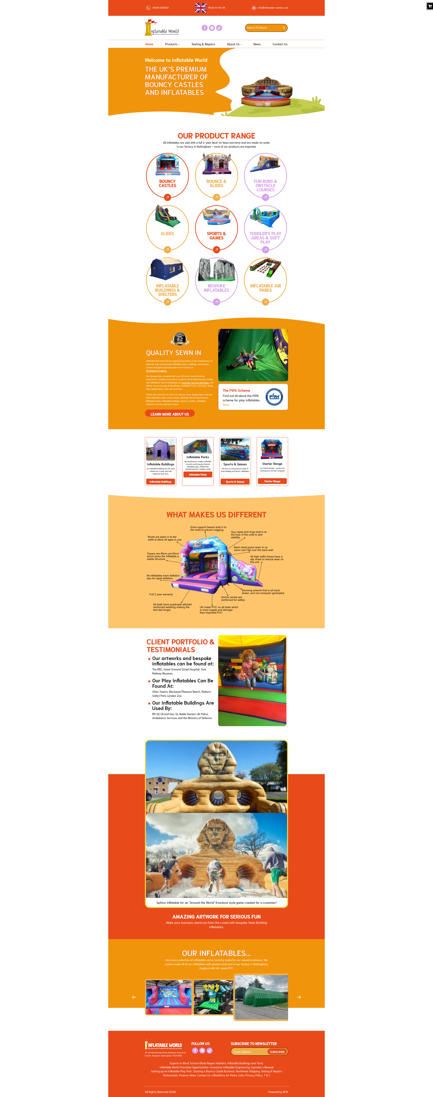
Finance (184, 1075)
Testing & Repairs (203, 44)
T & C (267, 1075)
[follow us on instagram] (212, 28)
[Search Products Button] (283, 28)
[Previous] (134, 997)
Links (241, 1075)
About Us (233, 44)
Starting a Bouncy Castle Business (214, 1071)
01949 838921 (160, 7)
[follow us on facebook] (205, 28)
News (257, 44)
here (226, 404)
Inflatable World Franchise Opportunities (184, 1067)
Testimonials (170, 1075)
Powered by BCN (278, 1092)
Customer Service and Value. (195, 382)
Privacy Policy (254, 1075)
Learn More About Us (170, 413)
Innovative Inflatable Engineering (230, 1067)
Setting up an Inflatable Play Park (171, 1071)
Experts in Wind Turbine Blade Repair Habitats (198, 1063)
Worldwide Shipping (248, 1071)
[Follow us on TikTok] (219, 28)
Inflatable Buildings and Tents (245, 1063)
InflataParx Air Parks (224, 1075)
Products (171, 44)
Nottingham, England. (156, 370)
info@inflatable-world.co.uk (272, 7)
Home (149, 44)
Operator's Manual (262, 1067)
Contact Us (280, 44)
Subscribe (277, 1051)
